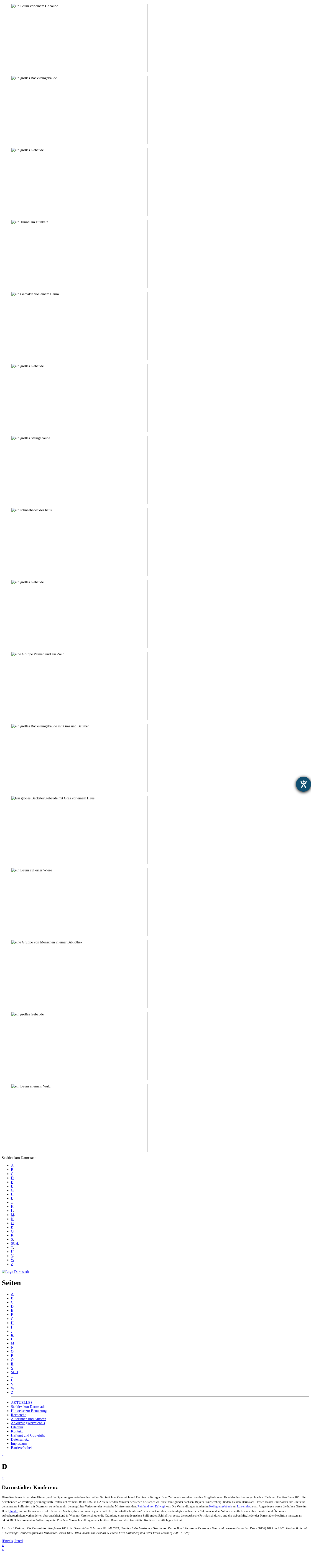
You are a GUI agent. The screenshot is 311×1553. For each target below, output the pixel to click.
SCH (14, 1243)
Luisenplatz (244, 1506)
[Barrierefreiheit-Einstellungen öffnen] (303, 784)
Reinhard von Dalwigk (152, 1506)
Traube (13, 1511)
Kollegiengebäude (220, 1506)
